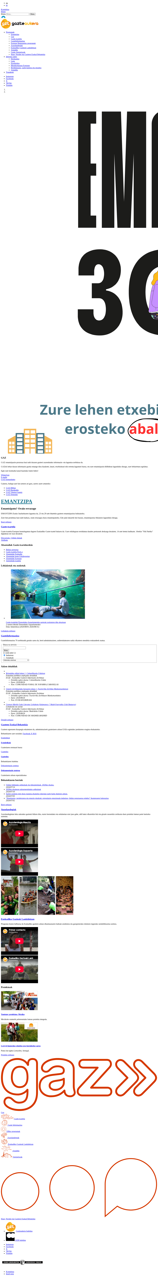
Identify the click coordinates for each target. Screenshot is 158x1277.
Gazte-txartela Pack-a (14, 552)
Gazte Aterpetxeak (18, 52)
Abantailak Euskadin (14, 554)
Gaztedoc (4, 752)
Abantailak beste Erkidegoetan (18, 556)
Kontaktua (5, 9)
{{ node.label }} (9, 653)
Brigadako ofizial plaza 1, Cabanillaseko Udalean (25, 673)
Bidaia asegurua (12, 550)
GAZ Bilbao (11, 488)
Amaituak (10, 658)
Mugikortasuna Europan (20, 65)
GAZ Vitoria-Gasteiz (14, 492)
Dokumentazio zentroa (10, 766)
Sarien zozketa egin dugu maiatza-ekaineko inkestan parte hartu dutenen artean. (37, 794)
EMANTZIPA (16, 501)
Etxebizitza (15, 63)
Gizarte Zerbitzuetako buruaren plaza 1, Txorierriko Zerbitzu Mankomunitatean (37, 689)
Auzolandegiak (17, 45)
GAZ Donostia (12, 495)
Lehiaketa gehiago (8, 631)
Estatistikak (5, 738)
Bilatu (3, 12)
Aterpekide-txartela (13, 561)
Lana (13, 61)
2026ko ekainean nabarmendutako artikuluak (23, 789)
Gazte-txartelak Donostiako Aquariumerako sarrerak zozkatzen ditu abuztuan (36, 622)
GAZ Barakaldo (12, 490)
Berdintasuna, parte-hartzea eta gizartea (26, 68)
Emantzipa (15, 34)
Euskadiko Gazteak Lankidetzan (23, 48)
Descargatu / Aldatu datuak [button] (11, 538)
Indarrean (9, 655)
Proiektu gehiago (7, 1055)
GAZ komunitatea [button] (8, 479)
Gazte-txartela (16, 39)
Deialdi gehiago (7, 720)
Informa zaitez (11, 57)
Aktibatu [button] (4, 540)
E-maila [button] (4, 477)
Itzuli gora (10, 1274)
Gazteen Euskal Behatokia (14, 724)
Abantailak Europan (14, 559)
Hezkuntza (15, 59)
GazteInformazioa (18, 41)
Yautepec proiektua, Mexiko (13, 1014)
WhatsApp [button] (5, 475)
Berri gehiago (6, 805)
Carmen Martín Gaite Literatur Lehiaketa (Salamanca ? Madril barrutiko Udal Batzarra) (41, 704)
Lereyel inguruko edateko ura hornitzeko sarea (20, 1046)
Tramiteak (10, 72)
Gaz (12, 37)
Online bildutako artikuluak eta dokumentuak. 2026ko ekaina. (30, 785)
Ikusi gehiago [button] (6, 522)
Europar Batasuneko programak (23, 43)
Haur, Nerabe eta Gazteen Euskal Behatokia (28, 54)
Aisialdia (14, 50)
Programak (10, 32)
